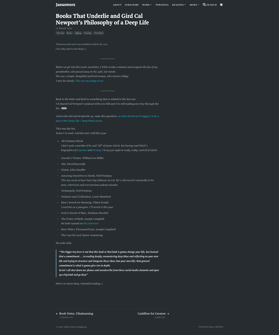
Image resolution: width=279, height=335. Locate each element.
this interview (91, 223)
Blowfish (219, 327)
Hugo (211, 327)
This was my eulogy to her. (89, 80)
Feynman (82, 150)
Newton (96, 150)
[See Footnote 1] (64, 108)
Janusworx (65, 4)
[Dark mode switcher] (221, 4)
